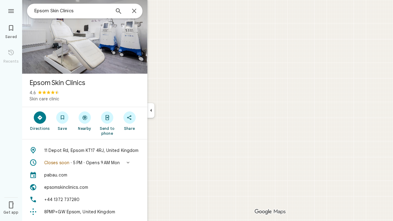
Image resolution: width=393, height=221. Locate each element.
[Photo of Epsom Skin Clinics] (84, 37)
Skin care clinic (44, 99)
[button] (84, 163)
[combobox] (72, 10)
